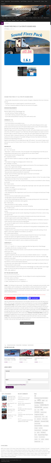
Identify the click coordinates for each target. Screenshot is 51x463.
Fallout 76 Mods (13, 450)
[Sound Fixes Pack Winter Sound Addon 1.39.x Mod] (11, 352)
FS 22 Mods (7, 451)
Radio (17, 20)
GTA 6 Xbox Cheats (14, 448)
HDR (46, 416)
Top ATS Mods (23, 1)
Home (2, 1)
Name (7, 379)
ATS (39, 400)
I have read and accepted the (16, 384)
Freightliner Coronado (38, 416)
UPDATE (36, 439)
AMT (35, 400)
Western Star (37, 441)
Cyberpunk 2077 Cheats (24, 453)
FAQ (42, 410)
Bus (39, 17)
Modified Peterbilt (38, 430)
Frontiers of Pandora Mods (24, 455)
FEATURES (37, 412)
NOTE (38, 432)
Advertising (3, 461)
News (42, 1)
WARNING (46, 439)
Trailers (16, 17)
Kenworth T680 (18, 345)
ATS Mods (3, 459)
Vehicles (9, 20)
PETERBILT (43, 432)
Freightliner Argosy (43, 412)
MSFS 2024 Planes (5, 448)
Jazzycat (37, 421)
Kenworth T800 (37, 423)
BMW (43, 400)
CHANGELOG (39, 403)
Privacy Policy (23, 384)
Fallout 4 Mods (33, 453)
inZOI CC (28, 448)
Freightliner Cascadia (39, 414)
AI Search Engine (12, 456)
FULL (43, 416)
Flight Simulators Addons (36, 450)
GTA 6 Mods (38, 451)
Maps (7, 17)
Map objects (46, 17)
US (39, 439)
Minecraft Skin (25, 451)
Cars (42, 17)
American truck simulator (11, 345)
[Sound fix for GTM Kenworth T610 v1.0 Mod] (27, 352)
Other (25, 20)
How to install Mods (15, 1)
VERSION (42, 439)
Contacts (3, 4)
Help (46, 1)
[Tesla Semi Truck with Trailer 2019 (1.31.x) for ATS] (4, 398)
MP (35, 432)
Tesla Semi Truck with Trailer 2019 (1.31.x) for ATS (11, 398)
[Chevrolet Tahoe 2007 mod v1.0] (4, 410)
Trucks (3, 17)
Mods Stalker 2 (22, 448)
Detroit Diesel (45, 407)
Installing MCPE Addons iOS (37, 455)
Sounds (13, 20)
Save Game (13, 451)
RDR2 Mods (32, 451)
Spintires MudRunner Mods (24, 450)
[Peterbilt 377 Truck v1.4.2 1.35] (4, 416)
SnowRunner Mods (46, 451)
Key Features (46, 425)
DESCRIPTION (38, 407)
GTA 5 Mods (4, 453)
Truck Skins (11, 17)
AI (35, 396)
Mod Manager (24, 345)
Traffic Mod (4, 20)
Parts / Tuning (29, 17)
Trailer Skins (22, 17)
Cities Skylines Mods (42, 453)
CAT (46, 400)
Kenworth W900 (38, 425)
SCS (36, 435)
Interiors (35, 17)
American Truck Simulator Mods (12, 459)
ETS (38, 409)
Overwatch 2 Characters (13, 453)
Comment (8, 371)
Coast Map (37, 405)
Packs (21, 20)
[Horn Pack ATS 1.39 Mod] (4, 405)
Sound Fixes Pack (30, 345)
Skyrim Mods (14, 455)
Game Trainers (7, 455)
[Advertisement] (27, 86)
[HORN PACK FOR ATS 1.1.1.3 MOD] (42, 352)
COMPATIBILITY (44, 405)
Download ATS (37, 1)
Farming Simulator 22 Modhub (38, 448)
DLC (35, 409)
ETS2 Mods (19, 451)
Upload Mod (7, 1)
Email (29, 379)
